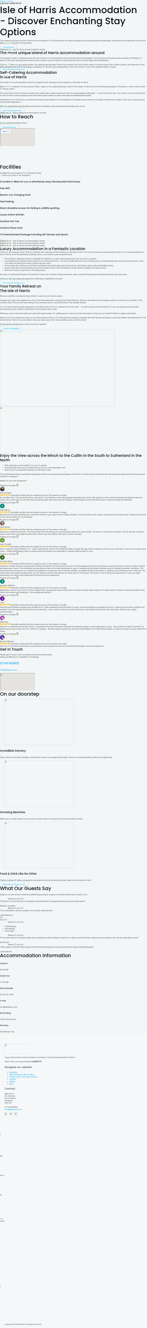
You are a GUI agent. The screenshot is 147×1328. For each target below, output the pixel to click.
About (7, 32)
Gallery (8, 65)
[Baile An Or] (13, 12)
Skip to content (6, 1)
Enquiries (9, 43)
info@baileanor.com (8, 670)
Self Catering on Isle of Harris (22, 1074)
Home (7, 21)
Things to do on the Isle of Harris (23, 1077)
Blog (7, 76)
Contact (8, 87)
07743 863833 (9, 663)
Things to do (10, 54)
